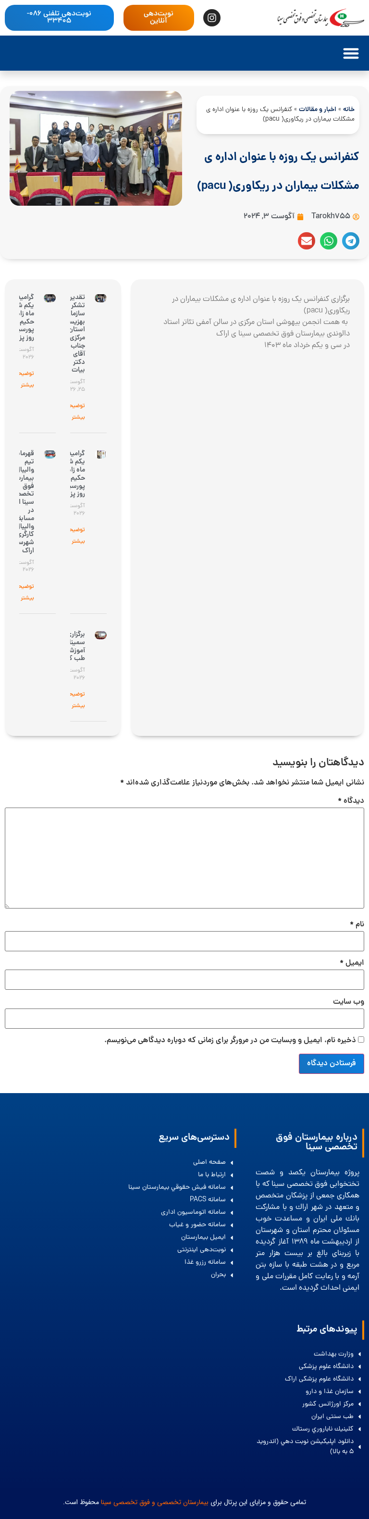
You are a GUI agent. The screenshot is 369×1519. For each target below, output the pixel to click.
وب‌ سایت (348, 1002)
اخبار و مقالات (317, 110)
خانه (349, 110)
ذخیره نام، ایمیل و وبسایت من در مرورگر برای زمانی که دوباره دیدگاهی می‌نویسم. (230, 1041)
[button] (351, 53)
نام (357, 925)
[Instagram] (212, 17)
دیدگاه (351, 801)
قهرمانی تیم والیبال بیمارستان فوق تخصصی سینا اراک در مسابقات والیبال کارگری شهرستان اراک (20, 502)
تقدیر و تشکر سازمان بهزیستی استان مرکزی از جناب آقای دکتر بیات (73, 333)
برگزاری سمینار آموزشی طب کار (74, 646)
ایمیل (352, 963)
